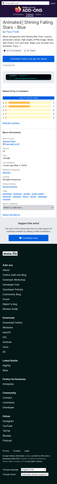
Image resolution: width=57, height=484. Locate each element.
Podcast (7, 440)
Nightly (7, 365)
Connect (7, 397)
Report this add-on (11, 215)
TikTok (6, 430)
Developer (8, 407)
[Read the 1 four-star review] (29, 106)
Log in (52, 3)
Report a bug (10, 304)
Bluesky (7, 435)
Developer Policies (13, 289)
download (7, 194)
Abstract (6, 172)
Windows (8, 327)
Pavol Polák (12, 31)
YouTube (7, 426)
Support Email (9, 141)
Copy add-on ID (12, 144)
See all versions (10, 187)
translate (17, 196)
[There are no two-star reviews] (29, 114)
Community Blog (12, 294)
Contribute (8, 402)
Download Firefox (12, 322)
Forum (6, 299)
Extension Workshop (14, 279)
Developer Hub (11, 284)
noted (27, 456)
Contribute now (30, 238)
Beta (5, 370)
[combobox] (25, 3)
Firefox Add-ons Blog (14, 274)
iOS (4, 337)
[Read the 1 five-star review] (29, 103)
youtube (6, 199)
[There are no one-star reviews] (29, 117)
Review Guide (10, 309)
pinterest (7, 196)
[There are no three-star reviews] (29, 110)
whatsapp (42, 196)
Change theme (9, 474)
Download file (9, 65)
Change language (10, 469)
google (26, 194)
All (4, 351)
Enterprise (8, 384)
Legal (26, 451)
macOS (7, 332)
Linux (5, 347)
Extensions (18, 14)
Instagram (8, 421)
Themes (30, 14)
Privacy (6, 451)
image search (38, 194)
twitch (25, 196)
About (6, 270)
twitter (33, 196)
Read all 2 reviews (11, 123)
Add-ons (8, 265)
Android (7, 342)
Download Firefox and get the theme (28, 58)
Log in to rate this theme (28, 98)
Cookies (16, 451)
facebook (17, 194)
